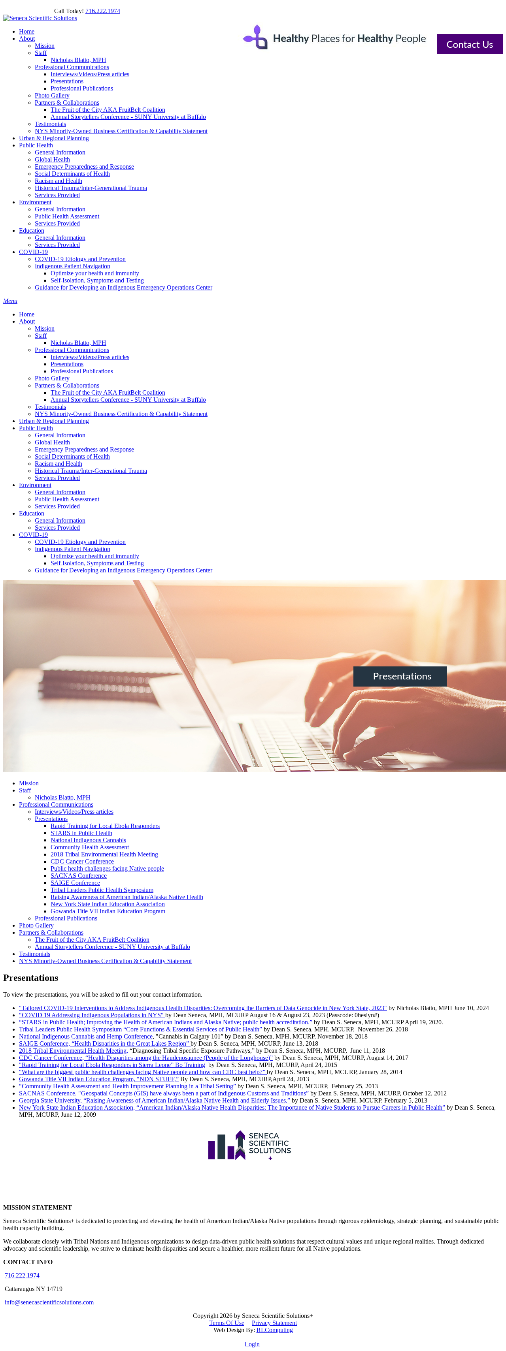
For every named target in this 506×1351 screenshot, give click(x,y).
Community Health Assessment (90, 847)
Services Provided (57, 477)
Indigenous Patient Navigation (72, 549)
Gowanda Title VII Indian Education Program (108, 911)
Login (252, 1344)
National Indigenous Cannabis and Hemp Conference (86, 1036)
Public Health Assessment (67, 499)
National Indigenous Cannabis (88, 840)
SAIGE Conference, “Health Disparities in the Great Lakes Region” (105, 1043)
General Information (60, 435)
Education (31, 513)
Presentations (67, 364)
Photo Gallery (52, 378)
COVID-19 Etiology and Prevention (80, 541)
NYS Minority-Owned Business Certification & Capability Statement (121, 413)
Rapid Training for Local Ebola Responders (105, 825)
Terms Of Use (226, 1322)
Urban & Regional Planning (54, 421)
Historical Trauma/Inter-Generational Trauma (91, 470)
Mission (45, 328)
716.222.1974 (102, 11)
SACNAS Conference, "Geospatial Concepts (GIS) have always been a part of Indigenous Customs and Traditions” (164, 1093)
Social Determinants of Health (72, 456)
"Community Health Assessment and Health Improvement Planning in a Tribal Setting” (127, 1086)
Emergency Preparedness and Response (84, 449)
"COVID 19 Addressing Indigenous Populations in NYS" (92, 1015)
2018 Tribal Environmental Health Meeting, (73, 1050)
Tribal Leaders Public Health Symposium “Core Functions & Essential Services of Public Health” (140, 1029)
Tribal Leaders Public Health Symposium (102, 889)
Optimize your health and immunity (95, 556)
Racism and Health (58, 463)
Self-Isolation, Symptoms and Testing (97, 563)
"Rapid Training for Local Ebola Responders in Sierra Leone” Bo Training (112, 1064)
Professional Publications (82, 371)
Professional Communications (72, 349)
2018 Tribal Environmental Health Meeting (104, 854)
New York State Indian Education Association (108, 904)
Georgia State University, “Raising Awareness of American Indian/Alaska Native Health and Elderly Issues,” (155, 1100)
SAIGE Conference (75, 882)
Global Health (52, 442)
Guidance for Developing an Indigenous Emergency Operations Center (123, 570)
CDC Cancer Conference (82, 861)
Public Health (36, 428)
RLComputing (275, 1330)
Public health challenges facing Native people (107, 868)
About (27, 321)
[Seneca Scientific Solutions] (40, 18)
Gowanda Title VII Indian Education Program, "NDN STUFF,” (99, 1079)
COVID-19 (33, 534)
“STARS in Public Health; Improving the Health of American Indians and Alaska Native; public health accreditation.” (165, 1022)
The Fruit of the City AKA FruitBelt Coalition (108, 392)
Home (26, 314)
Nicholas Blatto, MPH (78, 342)
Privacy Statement (274, 1322)
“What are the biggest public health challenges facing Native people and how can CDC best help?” (143, 1072)
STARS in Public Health (81, 833)
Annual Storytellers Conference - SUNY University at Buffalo (128, 399)
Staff (41, 335)
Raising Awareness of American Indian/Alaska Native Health (127, 897)
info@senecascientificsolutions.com (49, 1302)
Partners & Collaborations (67, 385)
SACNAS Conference (79, 875)
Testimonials (50, 406)
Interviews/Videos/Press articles (90, 357)
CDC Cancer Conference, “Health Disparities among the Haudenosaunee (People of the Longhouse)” (146, 1057)
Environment (35, 485)
